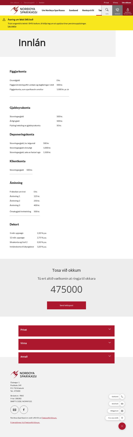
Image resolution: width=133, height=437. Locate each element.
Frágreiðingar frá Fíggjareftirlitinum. (25, 422)
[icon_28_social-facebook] (24, 410)
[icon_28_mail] (14, 410)
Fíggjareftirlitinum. (49, 418)
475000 (66, 289)
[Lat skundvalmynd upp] (122, 426)
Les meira (12, 26)
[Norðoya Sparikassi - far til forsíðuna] (23, 10)
